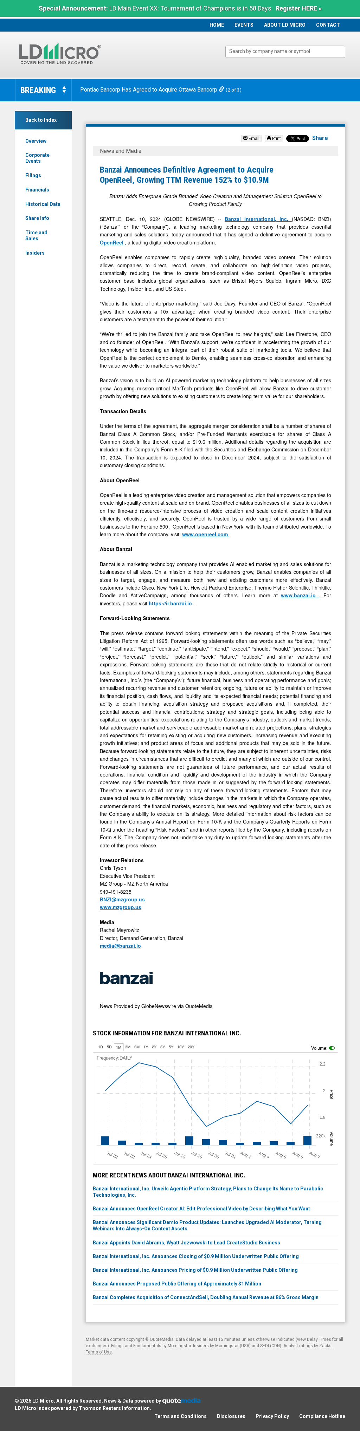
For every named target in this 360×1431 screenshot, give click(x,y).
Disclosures (231, 1416)
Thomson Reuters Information (114, 1408)
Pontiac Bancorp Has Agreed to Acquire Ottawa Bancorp (149, 89)
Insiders (35, 253)
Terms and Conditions (180, 1416)
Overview (35, 141)
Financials (37, 190)
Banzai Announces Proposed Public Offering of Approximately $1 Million (177, 1283)
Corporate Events (37, 158)
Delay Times (319, 1339)
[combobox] (285, 52)
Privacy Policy (272, 1416)
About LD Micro (285, 25)
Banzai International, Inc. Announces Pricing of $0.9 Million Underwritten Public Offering (195, 1270)
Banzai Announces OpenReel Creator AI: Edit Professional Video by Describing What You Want (201, 1208)
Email (253, 138)
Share (320, 138)
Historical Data (42, 204)
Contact (328, 25)
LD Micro (43, 1401)
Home (217, 25)
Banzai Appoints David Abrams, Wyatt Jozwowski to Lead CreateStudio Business (186, 1242)
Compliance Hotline (322, 1416)
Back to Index (41, 120)
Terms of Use (99, 1352)
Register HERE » (299, 8)
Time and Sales (36, 235)
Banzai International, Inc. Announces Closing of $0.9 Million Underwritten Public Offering (196, 1256)
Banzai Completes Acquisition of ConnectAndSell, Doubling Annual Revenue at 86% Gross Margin (206, 1297)
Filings (33, 175)
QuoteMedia (162, 1339)
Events (243, 25)
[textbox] (288, 51)
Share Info (37, 218)
